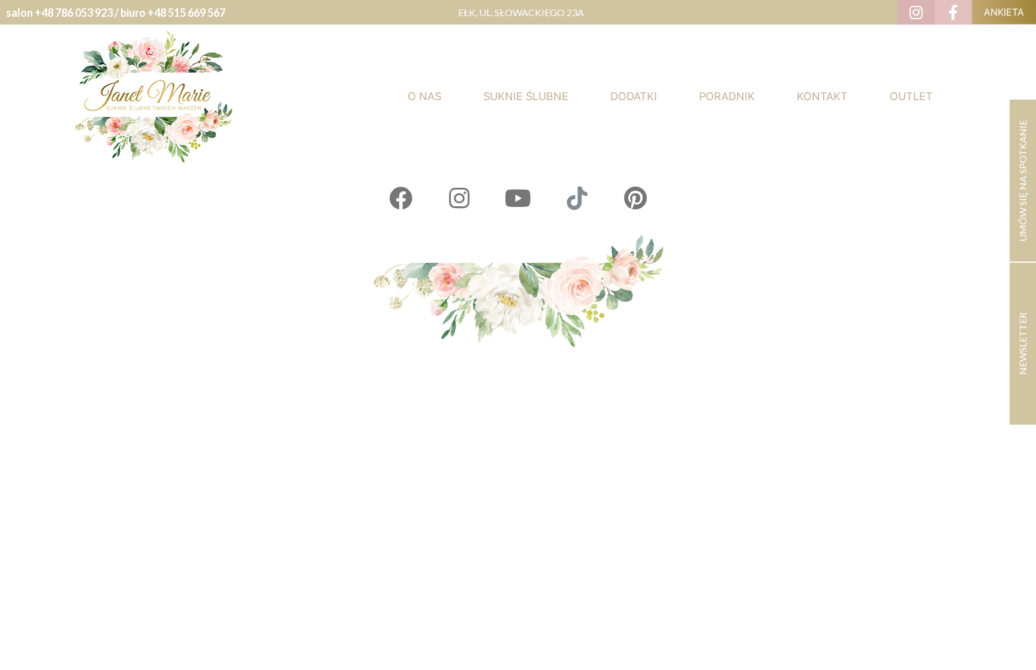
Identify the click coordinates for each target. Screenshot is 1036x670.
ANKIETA (1004, 12)
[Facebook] (400, 198)
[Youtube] (518, 198)
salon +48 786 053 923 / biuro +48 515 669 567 (115, 12)
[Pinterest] (635, 198)
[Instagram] (459, 198)
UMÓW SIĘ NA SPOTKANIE (1022, 181)
